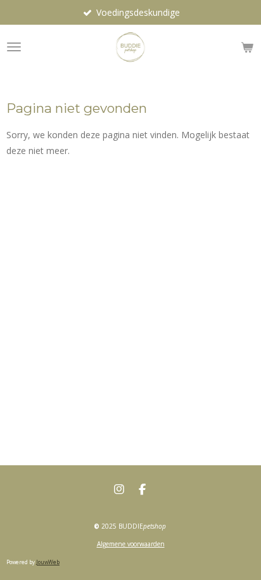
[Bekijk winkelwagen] (247, 47)
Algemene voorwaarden (131, 543)
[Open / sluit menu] (14, 47)
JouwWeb (48, 561)
